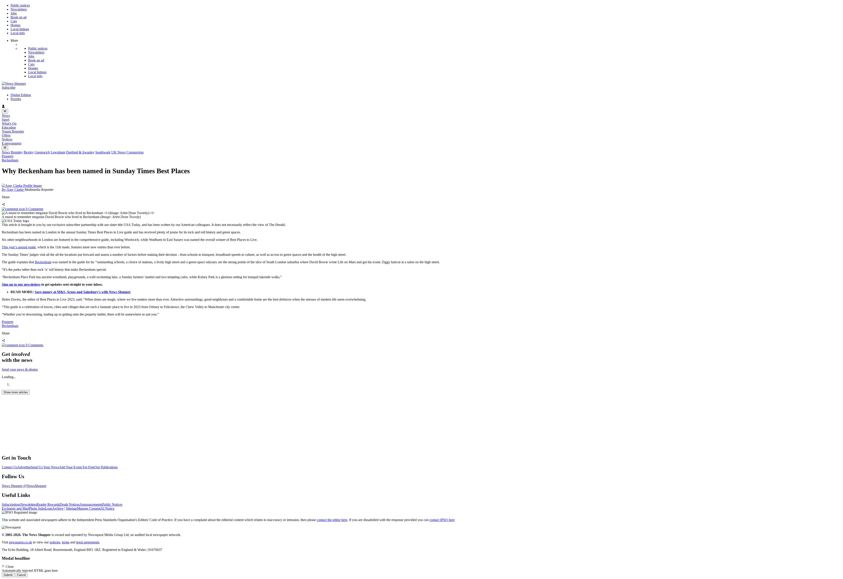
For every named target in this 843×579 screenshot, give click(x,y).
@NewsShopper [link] (34, 486)
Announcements (90, 504)
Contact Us (9, 467)
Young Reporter (13, 131)
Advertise (24, 467)
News (6, 115)
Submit (8, 575)
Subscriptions (11, 504)
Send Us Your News (45, 467)
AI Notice (107, 508)
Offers (6, 135)
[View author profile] (22, 186)
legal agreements (87, 542)
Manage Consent (89, 508)
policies (55, 542)
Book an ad (19, 17)
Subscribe (8, 87)
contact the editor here (332, 520)
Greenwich (42, 152)
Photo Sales (37, 508)
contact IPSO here (442, 520)
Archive (57, 508)
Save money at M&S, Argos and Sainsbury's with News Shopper (83, 292)
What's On (9, 123)
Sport (5, 119)
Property (8, 156)
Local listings (20, 29)
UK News (118, 152)
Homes (15, 25)
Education (9, 127)
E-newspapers (11, 143)
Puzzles (16, 99)
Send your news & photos (20, 369)
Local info (18, 33)
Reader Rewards (48, 504)
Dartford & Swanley (80, 152)
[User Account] (421, 107)
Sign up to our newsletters (21, 284)
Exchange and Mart (15, 508)
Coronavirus (135, 152)
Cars (14, 21)
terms (65, 542)
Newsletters (19, 9)
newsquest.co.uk (20, 542)
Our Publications (106, 467)
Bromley (17, 152)
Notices (7, 139)
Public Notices (112, 504)
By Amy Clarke (13, 189)
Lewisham (58, 152)
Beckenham (10, 160)
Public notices (20, 5)
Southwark (102, 152)
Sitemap (71, 508)
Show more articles (16, 392)
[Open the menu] (5, 111)
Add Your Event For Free (76, 467)
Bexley (29, 152)
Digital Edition (21, 95)
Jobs (14, 13)
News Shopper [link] (12, 486)
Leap (48, 508)
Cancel (21, 575)
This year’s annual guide (19, 247)
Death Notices (69, 504)
